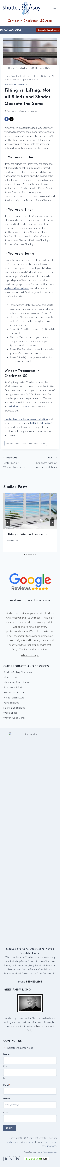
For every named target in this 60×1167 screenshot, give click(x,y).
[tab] (24, 554)
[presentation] (30, 511)
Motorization (10, 677)
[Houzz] (17, 1158)
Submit (10, 1128)
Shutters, (28, 1141)
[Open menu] (54, 8)
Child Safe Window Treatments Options (46, 462)
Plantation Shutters (13, 697)
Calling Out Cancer (41, 423)
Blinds (8, 1141)
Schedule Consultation (48, 30)
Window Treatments (15, 85)
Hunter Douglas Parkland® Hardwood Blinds (26, 443)
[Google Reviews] (11, 1158)
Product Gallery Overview (17, 672)
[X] (11, 119)
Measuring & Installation (16, 682)
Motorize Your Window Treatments (14, 462)
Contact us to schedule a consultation (26, 419)
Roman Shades (11, 702)
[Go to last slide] (8, 522)
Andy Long (13, 540)
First (5, 1066)
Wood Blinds (10, 712)
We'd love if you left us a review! (30, 600)
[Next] (52, 522)
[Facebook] (6, 119)
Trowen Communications (47, 1152)
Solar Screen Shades (14, 707)
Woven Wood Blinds (14, 717)
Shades (16, 1141)
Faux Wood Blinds (13, 687)
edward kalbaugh (30, 655)
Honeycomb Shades (13, 692)
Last (5, 1078)
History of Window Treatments (27, 534)
